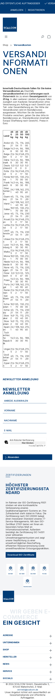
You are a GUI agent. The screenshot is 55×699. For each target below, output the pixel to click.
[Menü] (6, 36)
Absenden (13, 457)
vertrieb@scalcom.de (27, 689)
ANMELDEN (16, 10)
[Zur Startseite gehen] (27, 25)
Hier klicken (28, 443)
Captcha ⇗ (37, 445)
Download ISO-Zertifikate (20, 554)
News (6, 664)
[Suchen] (42, 36)
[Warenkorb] (49, 36)
